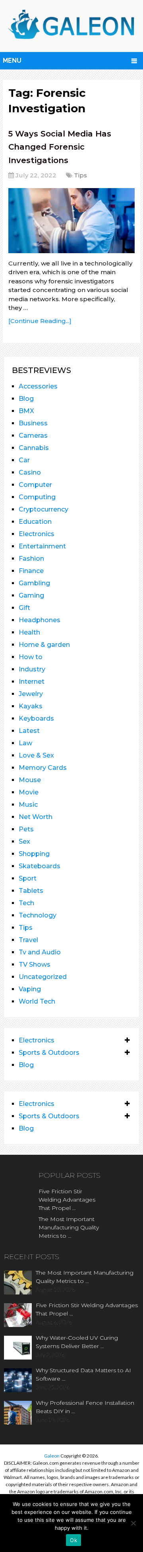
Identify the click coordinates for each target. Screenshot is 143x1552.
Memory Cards (43, 767)
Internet (31, 681)
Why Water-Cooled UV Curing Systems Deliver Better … (77, 1342)
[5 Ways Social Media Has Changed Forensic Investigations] (71, 220)
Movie (29, 792)
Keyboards (36, 718)
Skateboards (39, 866)
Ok (73, 1540)
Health (29, 632)
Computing (37, 497)
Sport (28, 878)
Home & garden (44, 644)
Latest (29, 731)
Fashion (31, 558)
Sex (24, 841)
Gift (24, 608)
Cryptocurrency (43, 509)
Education (35, 521)
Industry (32, 669)
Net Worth (35, 817)
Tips (80, 175)
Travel (28, 940)
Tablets (31, 890)
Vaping (30, 989)
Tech (26, 903)
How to (31, 657)
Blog (26, 398)
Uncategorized (43, 977)
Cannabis (34, 448)
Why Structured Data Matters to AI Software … (83, 1374)
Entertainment (42, 546)
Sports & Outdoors (49, 1052)
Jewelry (31, 694)
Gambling (34, 583)
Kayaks (31, 706)
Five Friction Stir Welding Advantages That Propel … (67, 1200)
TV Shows (34, 964)
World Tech (37, 1001)
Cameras (33, 435)
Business (33, 423)
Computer (35, 484)
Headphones (39, 620)
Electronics (36, 534)
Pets (26, 829)
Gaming (31, 595)
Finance (31, 571)
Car (24, 460)
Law (25, 743)
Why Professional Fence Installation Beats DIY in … (85, 1407)
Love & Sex (36, 755)
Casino (30, 472)
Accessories (38, 386)
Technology (37, 915)
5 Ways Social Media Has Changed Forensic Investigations (59, 147)
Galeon (52, 1456)
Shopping (34, 854)
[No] (133, 1523)
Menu (12, 60)
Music (28, 804)
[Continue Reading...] (40, 321)
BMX (26, 411)
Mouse (30, 780)
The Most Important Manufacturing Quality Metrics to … (69, 1227)
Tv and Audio (40, 952)
